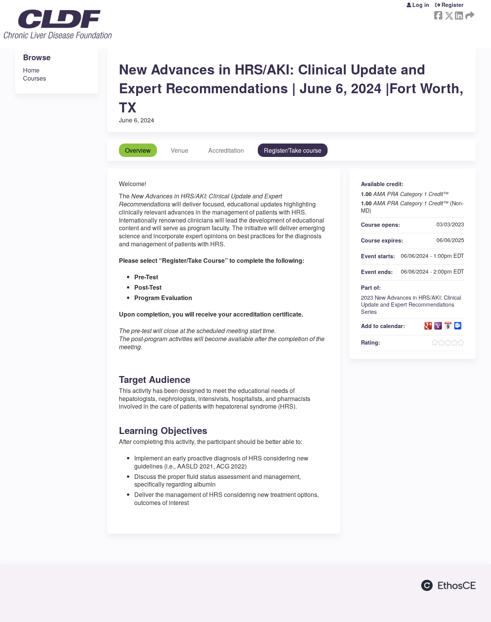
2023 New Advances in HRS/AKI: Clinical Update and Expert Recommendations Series (411, 304)
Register (452, 5)
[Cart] (472, 7)
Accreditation (226, 150)
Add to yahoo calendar (438, 326)
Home (31, 70)
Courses (34, 78)
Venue (179, 150)
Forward (469, 14)
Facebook (438, 14)
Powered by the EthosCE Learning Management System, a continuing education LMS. (448, 585)
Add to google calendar (428, 326)
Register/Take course (292, 150)
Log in (420, 5)
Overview (138, 150)
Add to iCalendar (448, 325)
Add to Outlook (458, 326)
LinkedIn (459, 14)
